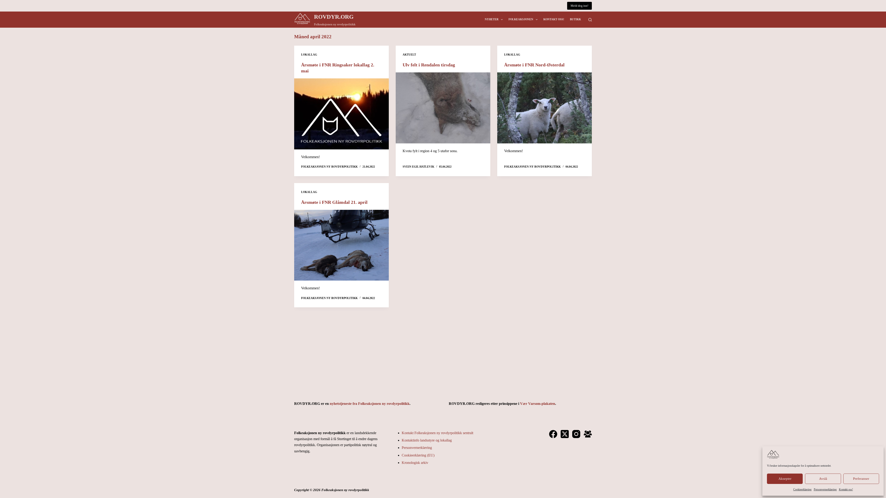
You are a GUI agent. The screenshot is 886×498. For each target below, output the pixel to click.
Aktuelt (409, 54)
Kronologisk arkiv (415, 463)
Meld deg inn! (579, 5)
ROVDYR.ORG (333, 17)
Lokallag (309, 54)
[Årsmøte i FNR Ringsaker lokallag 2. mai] (341, 113)
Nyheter (492, 19)
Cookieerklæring (802, 489)
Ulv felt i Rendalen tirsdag (429, 64)
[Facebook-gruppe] (588, 434)
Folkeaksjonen (521, 19)
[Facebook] (553, 434)
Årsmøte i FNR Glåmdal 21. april (334, 202)
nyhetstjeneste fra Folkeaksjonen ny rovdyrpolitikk (370, 404)
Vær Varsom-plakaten (537, 404)
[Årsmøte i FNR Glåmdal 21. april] (341, 245)
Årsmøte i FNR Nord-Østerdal (534, 64)
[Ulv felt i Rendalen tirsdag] (443, 107)
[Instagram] (576, 434)
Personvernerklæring (825, 489)
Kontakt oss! (846, 489)
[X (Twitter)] (565, 434)
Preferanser (861, 478)
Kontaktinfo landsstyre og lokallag (427, 440)
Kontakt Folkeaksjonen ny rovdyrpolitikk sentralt (437, 433)
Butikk (575, 19)
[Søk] (590, 19)
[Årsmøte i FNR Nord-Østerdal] (544, 107)
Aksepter (784, 478)
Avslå (823, 478)
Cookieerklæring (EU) (418, 455)
